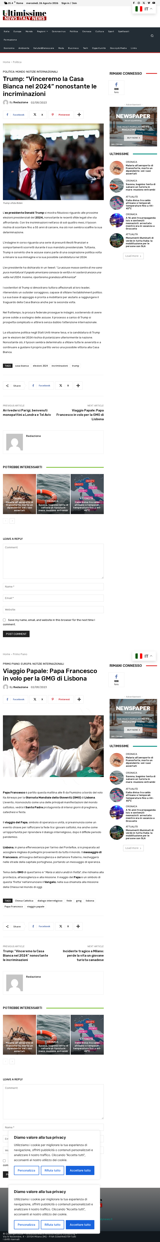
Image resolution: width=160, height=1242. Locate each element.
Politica (17, 62)
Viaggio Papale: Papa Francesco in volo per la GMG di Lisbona (80, 415)
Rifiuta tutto (52, 1224)
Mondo (20, 71)
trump (75, 365)
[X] (143, 3)
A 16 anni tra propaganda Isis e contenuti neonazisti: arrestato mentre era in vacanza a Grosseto (141, 223)
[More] (79, 115)
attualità (86, 498)
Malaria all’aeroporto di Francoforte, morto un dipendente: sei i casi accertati (19, 506)
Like (116, 83)
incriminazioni (60, 365)
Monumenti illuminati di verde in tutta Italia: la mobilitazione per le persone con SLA (140, 242)
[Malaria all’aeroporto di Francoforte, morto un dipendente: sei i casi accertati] (19, 494)
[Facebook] (133, 3)
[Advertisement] (99, 16)
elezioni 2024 (40, 365)
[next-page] (12, 521)
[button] (152, 36)
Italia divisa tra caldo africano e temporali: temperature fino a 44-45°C (87, 506)
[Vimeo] (148, 3)
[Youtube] (153, 3)
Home (6, 62)
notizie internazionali (42, 71)
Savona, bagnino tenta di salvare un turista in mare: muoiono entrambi (53, 508)
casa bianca (22, 365)
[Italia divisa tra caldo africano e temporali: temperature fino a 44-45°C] (87, 494)
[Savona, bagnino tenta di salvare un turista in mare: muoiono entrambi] (53, 494)
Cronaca (19, 498)
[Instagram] (138, 3)
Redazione (20, 102)
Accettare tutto (80, 1224)
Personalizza (26, 1224)
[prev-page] (5, 521)
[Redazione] (6, 102)
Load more (132, 256)
